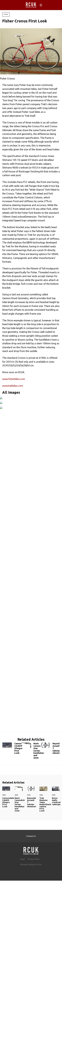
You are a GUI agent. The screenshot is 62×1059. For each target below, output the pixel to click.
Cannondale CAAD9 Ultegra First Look (12, 749)
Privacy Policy (33, 859)
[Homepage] (31, 850)
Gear (6, 14)
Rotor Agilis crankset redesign (56, 797)
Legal (22, 859)
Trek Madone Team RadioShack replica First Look (43, 800)
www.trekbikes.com (12, 385)
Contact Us (31, 836)
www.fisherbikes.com (13, 379)
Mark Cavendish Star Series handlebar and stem (31, 751)
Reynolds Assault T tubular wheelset (50, 749)
